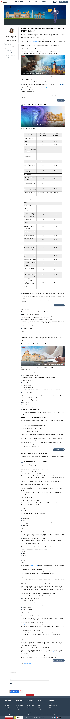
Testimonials (7, 705)
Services (35, 1)
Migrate (22, 1)
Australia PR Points (30, 705)
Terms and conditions (8, 709)
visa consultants (52, 651)
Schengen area (34, 565)
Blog (40, 1)
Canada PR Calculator (31, 703)
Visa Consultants (19, 711)
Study (26, 1)
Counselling (40, 707)
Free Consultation (63, 1)
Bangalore (23, 714)
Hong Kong (29, 711)
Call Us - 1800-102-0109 (43, 711)
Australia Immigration (19, 705)
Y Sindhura (11, 35)
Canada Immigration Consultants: (11, 714)
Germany (29, 663)
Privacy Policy (7, 707)
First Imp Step (51, 703)
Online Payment (40, 709)
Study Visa (18, 707)
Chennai (26, 714)
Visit (30, 1)
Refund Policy (7, 711)
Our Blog (50, 707)
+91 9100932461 (10, 46)
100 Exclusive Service (53, 705)
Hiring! (54, 1)
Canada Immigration (19, 703)
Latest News (51, 709)
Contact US (44, 1)
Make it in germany (60, 84)
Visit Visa (28, 707)
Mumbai (30, 714)
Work (25, 663)
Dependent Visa (18, 709)
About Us (17, 1)
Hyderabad (19, 714)
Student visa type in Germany (29, 624)
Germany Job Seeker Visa (33, 41)
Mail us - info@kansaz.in (53, 711)
